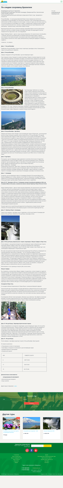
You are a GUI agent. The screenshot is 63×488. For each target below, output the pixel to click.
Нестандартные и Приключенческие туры (47, 456)
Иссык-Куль (16, 461)
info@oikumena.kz (36, 468)
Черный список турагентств (47, 459)
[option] (11, 428)
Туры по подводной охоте (16, 457)
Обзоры (16, 462)
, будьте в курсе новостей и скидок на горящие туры (22, 445)
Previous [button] (5, 428)
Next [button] (57, 428)
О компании (16, 454)
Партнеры (46, 461)
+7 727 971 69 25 (25, 469)
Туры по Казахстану (16, 456)
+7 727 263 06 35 (25, 468)
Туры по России (16, 459)
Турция (46, 454)
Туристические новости (47, 457)
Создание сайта (44, 474)
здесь (15, 386)
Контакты (47, 462)
